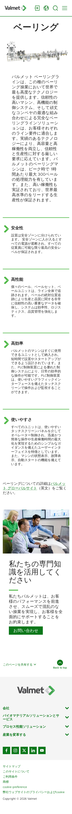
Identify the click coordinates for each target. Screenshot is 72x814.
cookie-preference (15, 786)
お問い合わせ (25, 630)
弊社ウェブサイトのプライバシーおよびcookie (34, 792)
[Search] (55, 8)
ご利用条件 (10, 776)
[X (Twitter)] (24, 750)
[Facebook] (6, 750)
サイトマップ (11, 766)
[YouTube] (42, 750)
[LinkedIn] (33, 750)
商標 (6, 781)
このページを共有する (17, 664)
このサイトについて (16, 771)
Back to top (60, 667)
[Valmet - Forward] (17, 7)
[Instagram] (15, 750)
